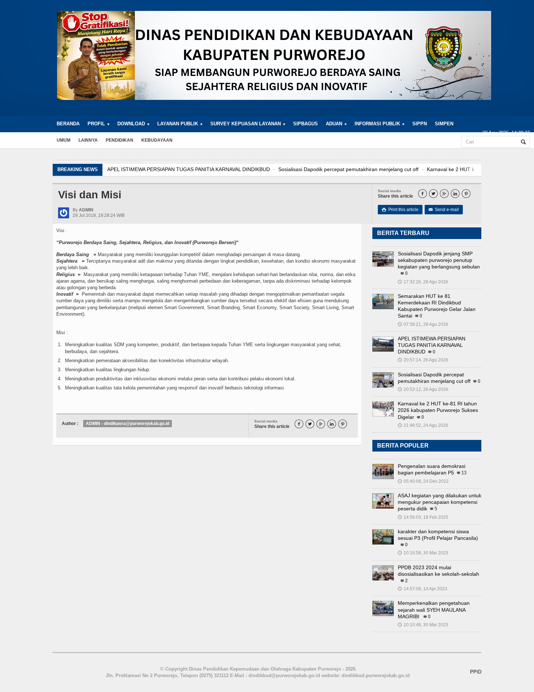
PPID (475, 672)
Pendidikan (119, 140)
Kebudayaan (157, 140)
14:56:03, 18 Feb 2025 (423, 517)
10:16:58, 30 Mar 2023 (423, 552)
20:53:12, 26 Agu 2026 (423, 389)
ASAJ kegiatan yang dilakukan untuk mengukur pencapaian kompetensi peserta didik (439, 502)
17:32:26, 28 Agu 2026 (423, 281)
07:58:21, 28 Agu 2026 (423, 324)
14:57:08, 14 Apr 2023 (422, 588)
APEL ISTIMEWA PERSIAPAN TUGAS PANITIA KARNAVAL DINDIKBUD (188, 169)
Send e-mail (444, 209)
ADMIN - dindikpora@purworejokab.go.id (127, 423)
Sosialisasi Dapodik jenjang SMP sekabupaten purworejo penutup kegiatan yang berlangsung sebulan (439, 260)
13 (463, 473)
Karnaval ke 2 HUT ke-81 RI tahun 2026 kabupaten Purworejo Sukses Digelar (438, 410)
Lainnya (88, 140)
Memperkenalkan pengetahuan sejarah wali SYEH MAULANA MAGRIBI (434, 609)
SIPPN (419, 123)
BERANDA (68, 123)
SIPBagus (305, 123)
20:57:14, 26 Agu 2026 (423, 360)
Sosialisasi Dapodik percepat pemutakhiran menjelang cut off (348, 169)
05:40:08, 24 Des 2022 (423, 481)
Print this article (400, 209)
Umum (63, 140)
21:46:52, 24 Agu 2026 (423, 425)
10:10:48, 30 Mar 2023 (423, 624)
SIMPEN (444, 123)
